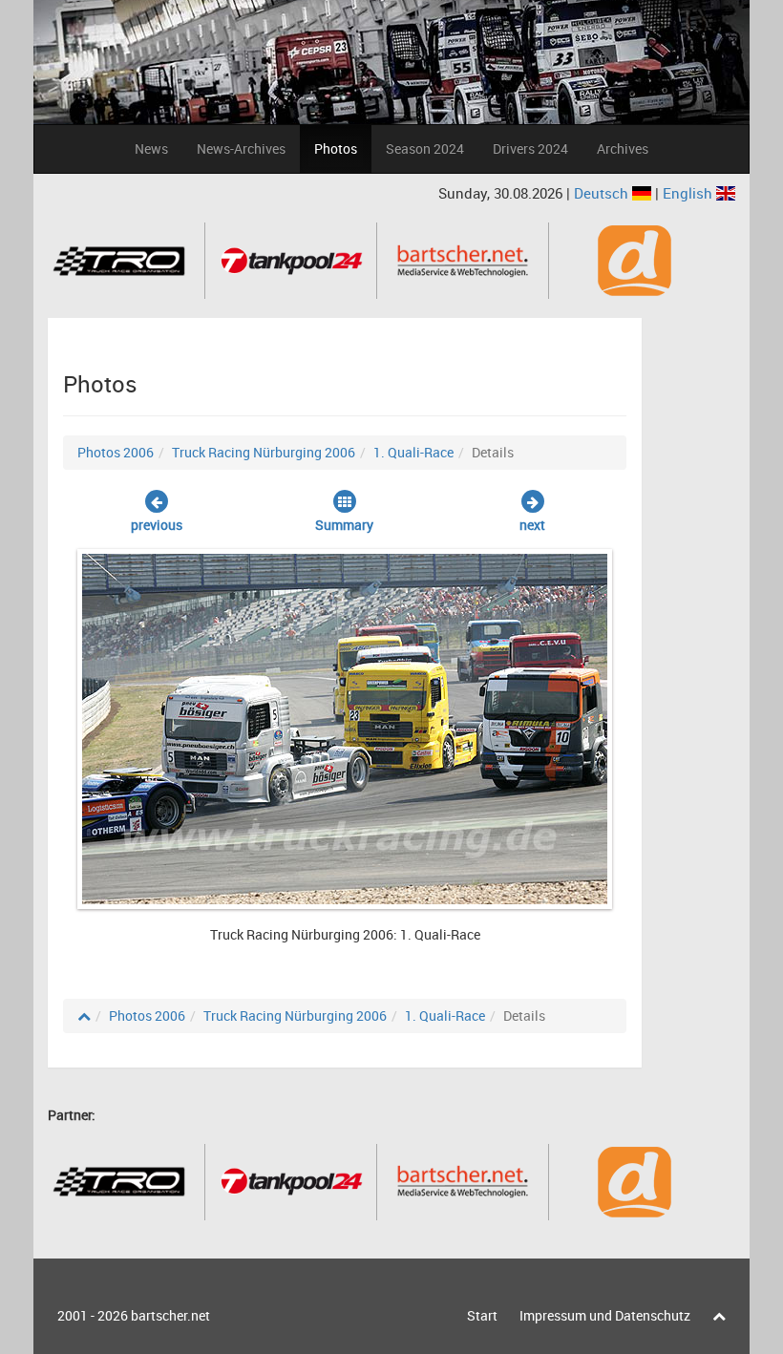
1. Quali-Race (413, 452)
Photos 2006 (115, 452)
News (151, 148)
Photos (335, 148)
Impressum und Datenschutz (604, 1315)
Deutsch (603, 192)
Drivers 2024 (530, 148)
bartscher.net (170, 1315)
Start (482, 1315)
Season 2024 (425, 148)
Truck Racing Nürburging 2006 (263, 452)
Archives (622, 148)
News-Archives (241, 148)
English (689, 192)
